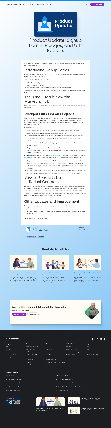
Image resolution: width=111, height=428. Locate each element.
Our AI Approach (10, 357)
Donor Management (32, 346)
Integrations (29, 365)
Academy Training (92, 357)
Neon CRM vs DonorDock (13, 390)
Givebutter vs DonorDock (63, 375)
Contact (8, 352)
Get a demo (69, 346)
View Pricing (33, 314)
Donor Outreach (31, 349)
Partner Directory (51, 352)
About (7, 346)
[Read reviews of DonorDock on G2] (13, 401)
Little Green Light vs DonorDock (15, 386)
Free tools (49, 349)
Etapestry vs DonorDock (13, 383)
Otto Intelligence (31, 357)
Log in (88, 346)
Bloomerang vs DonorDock (13, 379)
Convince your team (72, 349)
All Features (29, 359)
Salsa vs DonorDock (62, 390)
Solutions (28, 362)
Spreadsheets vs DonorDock (64, 383)
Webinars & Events (51, 359)
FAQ (47, 346)
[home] (12, 4)
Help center (90, 352)
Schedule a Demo (97, 4)
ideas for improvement (59, 155)
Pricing (49, 4)
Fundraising (29, 352)
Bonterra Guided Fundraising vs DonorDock (69, 386)
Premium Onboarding (72, 352)
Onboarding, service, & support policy (55, 363)
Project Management (32, 354)
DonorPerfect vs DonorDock (64, 379)
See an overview (10, 375)
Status (88, 349)
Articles (48, 354)
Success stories (50, 357)
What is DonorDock (92, 354)
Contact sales (70, 354)
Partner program (11, 354)
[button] (22, 4)
